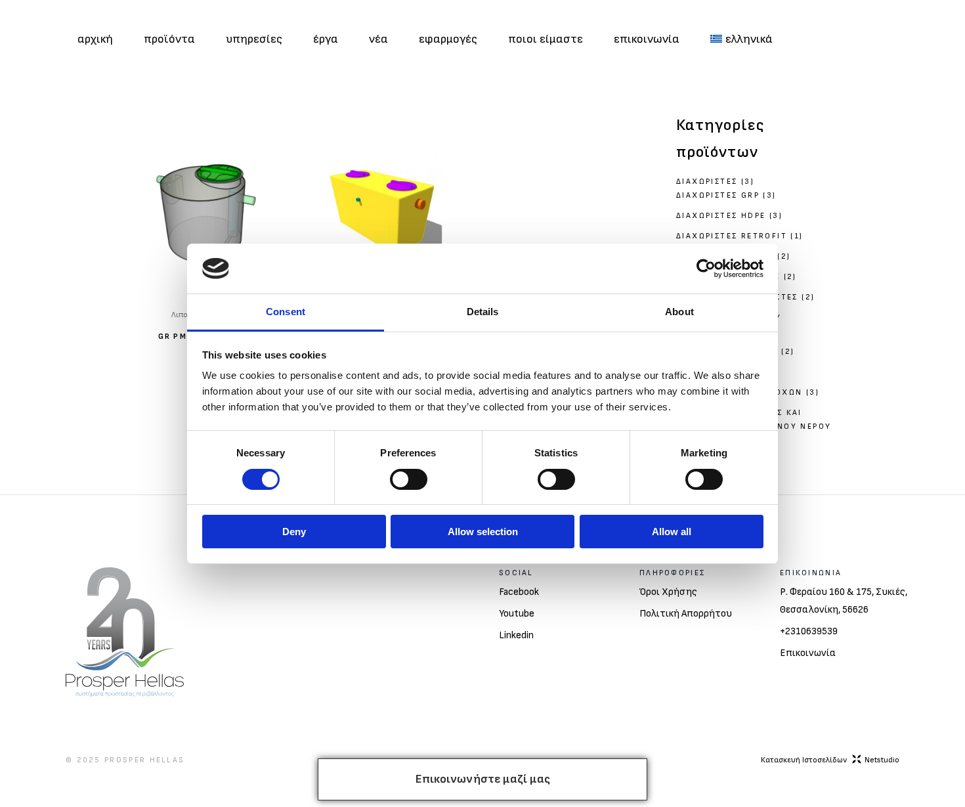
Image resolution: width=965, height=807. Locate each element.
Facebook (519, 592)
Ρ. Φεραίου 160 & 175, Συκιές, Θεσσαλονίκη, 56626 (843, 601)
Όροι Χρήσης (668, 592)
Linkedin (516, 635)
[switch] (408, 479)
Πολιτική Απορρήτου (685, 613)
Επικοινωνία (808, 653)
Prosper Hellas (144, 760)
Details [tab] (483, 311)
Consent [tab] (285, 311)
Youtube (516, 613)
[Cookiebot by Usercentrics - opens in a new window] (706, 268)
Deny (294, 531)
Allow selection (483, 531)
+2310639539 (809, 631)
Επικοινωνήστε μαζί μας (483, 779)
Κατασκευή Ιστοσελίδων (830, 760)
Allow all (671, 531)
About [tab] (679, 311)
